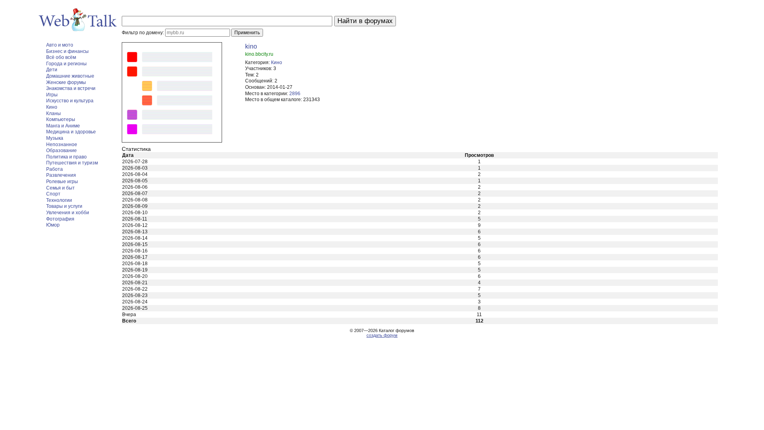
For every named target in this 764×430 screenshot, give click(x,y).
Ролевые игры (62, 181)
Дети (51, 69)
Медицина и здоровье (71, 132)
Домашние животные (70, 76)
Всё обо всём (61, 57)
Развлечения (61, 175)
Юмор (53, 225)
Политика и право (66, 157)
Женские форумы (66, 82)
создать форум (382, 335)
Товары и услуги (64, 206)
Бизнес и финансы (67, 51)
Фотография (60, 219)
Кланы (53, 113)
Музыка (54, 138)
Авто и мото (59, 45)
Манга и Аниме (63, 126)
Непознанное (61, 144)
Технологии (59, 200)
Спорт (53, 194)
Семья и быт (60, 188)
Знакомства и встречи (71, 88)
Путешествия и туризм (72, 163)
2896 (294, 93)
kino (251, 46)
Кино (51, 107)
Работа (54, 169)
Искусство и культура (70, 101)
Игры (52, 95)
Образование (61, 150)
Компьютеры (60, 119)
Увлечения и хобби (67, 212)
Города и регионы (66, 63)
